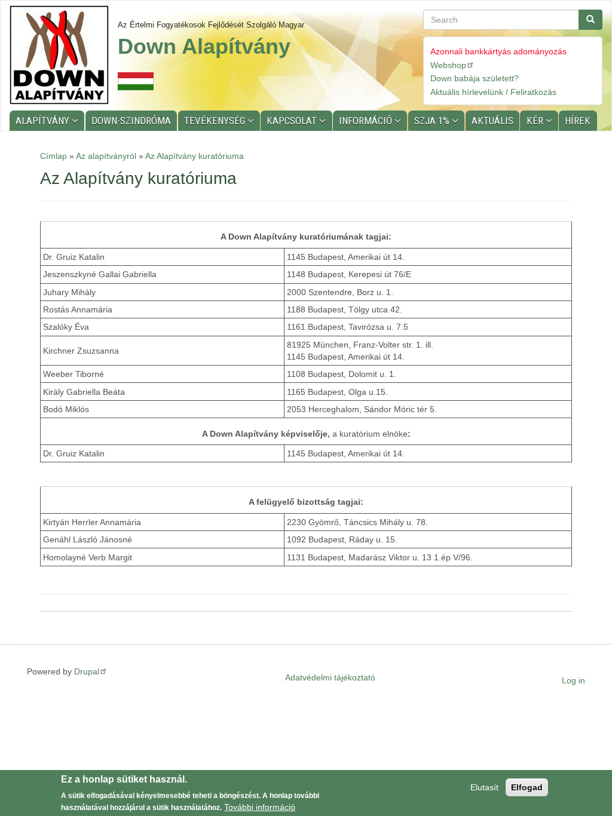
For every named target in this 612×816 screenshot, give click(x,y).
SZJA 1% (433, 121)
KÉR (536, 121)
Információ (366, 121)
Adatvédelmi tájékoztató (330, 677)
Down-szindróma (131, 121)
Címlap (53, 156)
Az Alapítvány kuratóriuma (194, 156)
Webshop (448, 65)
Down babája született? (474, 78)
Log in (573, 680)
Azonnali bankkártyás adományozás (498, 51)
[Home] (64, 55)
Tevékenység (215, 121)
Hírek (577, 121)
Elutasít (484, 787)
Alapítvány (44, 121)
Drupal (86, 671)
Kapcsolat (293, 121)
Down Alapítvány (204, 46)
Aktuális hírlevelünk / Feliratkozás (493, 92)
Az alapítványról (106, 156)
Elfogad (527, 787)
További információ (259, 807)
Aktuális (492, 121)
